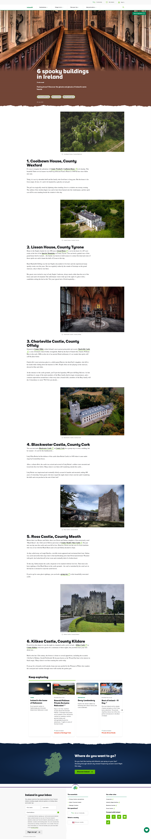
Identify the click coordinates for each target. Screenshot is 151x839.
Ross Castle (76, 543)
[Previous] (29, 710)
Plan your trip (73, 7)
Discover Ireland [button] (83, 772)
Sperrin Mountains (48, 253)
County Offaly (39, 349)
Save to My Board (138, 13)
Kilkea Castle (80, 645)
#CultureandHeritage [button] (43, 97)
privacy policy (34, 827)
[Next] (122, 710)
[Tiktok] (108, 822)
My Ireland (111, 2)
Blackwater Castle (45, 448)
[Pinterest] (119, 817)
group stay (64, 574)
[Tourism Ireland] (31, 7)
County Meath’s (66, 543)
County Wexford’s (57, 169)
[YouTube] (125, 817)
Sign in (122, 2)
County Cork (60, 448)
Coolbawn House (69, 169)
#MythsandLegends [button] (68, 97)
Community (99, 2)
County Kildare (32, 647)
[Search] (122, 7)
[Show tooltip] (58, 812)
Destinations (42, 7)
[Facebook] (108, 817)
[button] (48, 685)
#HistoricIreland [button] (56, 97)
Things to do (58, 7)
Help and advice (90, 7)
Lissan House (61, 251)
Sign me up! (32, 832)
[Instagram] (114, 817)
